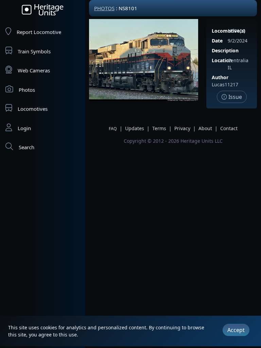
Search (26, 147)
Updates (134, 128)
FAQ (113, 129)
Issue (234, 97)
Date (217, 40)
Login (24, 128)
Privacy (182, 128)
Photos (27, 89)
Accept (236, 330)
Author (220, 77)
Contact (229, 128)
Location (222, 60)
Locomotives (33, 108)
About (205, 128)
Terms (159, 128)
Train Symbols (34, 51)
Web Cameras (34, 70)
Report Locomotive (39, 32)
